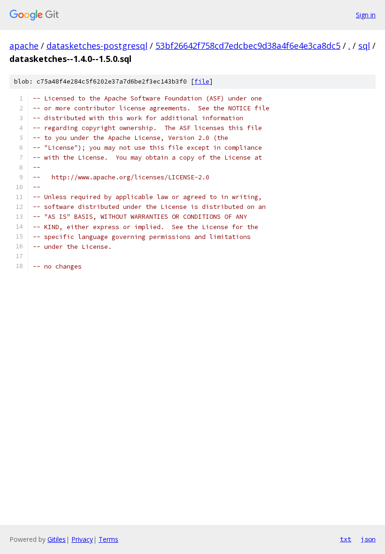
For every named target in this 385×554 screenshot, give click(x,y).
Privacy (82, 539)
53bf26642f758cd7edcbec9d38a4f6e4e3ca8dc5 (247, 45)
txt (345, 539)
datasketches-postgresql (96, 45)
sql (364, 45)
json (368, 539)
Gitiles (56, 539)
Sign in (366, 14)
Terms (108, 539)
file (201, 81)
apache (23, 45)
